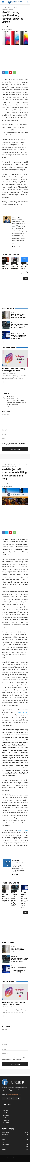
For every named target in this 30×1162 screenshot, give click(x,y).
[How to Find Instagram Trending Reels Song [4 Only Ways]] (15, 358)
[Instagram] (14, 246)
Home (3, 7)
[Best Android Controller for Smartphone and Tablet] (15, 259)
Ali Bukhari (10, 396)
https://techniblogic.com (17, 219)
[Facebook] (3, 72)
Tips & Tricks (23, 262)
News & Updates (9, 7)
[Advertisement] (15, 57)
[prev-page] (3, 342)
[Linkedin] (11, 1098)
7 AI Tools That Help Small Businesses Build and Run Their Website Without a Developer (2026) (18, 336)
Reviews (12, 312)
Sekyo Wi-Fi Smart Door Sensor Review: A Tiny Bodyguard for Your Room (18, 316)
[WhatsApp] (14, 72)
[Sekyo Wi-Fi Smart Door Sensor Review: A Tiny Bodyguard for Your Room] (6, 315)
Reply (8, 406)
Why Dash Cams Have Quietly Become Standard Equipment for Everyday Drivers (19, 326)
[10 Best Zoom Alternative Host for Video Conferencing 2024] (24, 259)
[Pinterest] (10, 72)
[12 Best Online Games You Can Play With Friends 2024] (5, 259)
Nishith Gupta (6, 26)
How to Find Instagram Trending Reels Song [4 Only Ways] (13, 370)
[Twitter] (6, 72)
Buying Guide (14, 262)
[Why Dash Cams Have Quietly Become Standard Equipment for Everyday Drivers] (6, 325)
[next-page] (5, 342)
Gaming (3, 262)
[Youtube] (19, 246)
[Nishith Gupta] (7, 231)
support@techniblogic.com (14, 1094)
